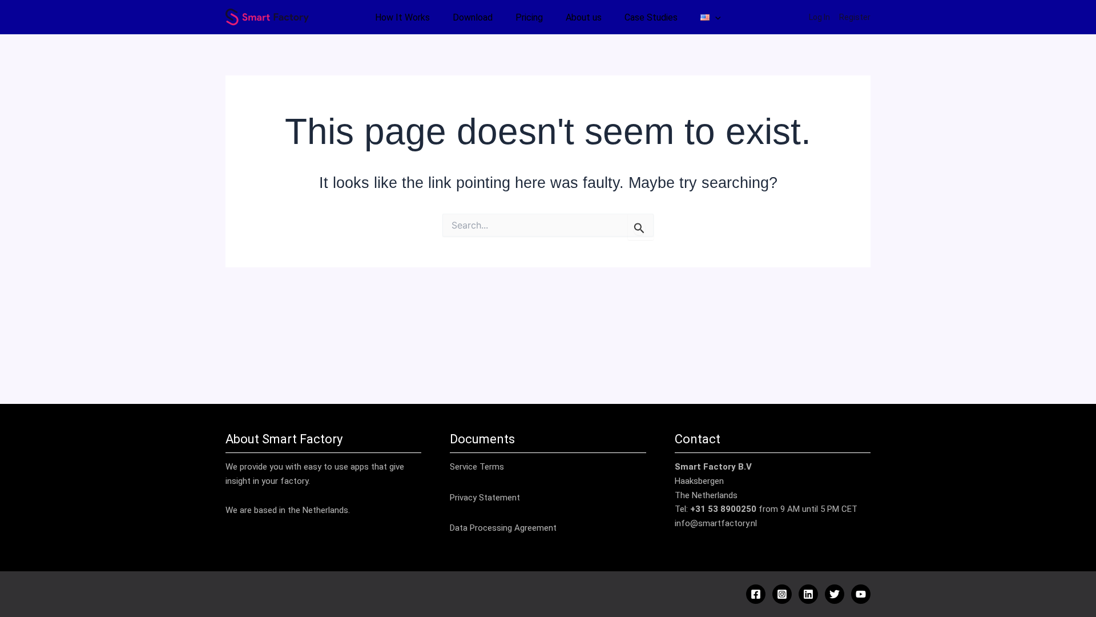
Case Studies (651, 17)
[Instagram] (782, 594)
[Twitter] (834, 594)
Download (473, 17)
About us (584, 17)
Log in (819, 17)
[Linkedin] (808, 594)
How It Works (402, 17)
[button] (715, 17)
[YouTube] (861, 594)
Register (855, 17)
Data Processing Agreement (503, 528)
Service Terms (477, 467)
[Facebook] (755, 594)
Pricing (529, 17)
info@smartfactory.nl (716, 523)
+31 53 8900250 (723, 509)
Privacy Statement (485, 497)
